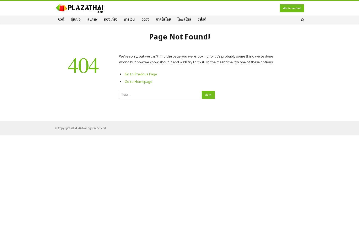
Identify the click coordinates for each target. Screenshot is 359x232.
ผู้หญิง (76, 19)
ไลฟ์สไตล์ (184, 19)
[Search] (302, 20)
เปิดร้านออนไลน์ (292, 8)
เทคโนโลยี (163, 19)
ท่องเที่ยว (110, 19)
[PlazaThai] (80, 8)
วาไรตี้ (202, 19)
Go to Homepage (138, 81)
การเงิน (129, 19)
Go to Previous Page (141, 74)
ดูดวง (145, 19)
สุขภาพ (92, 19)
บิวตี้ (61, 19)
